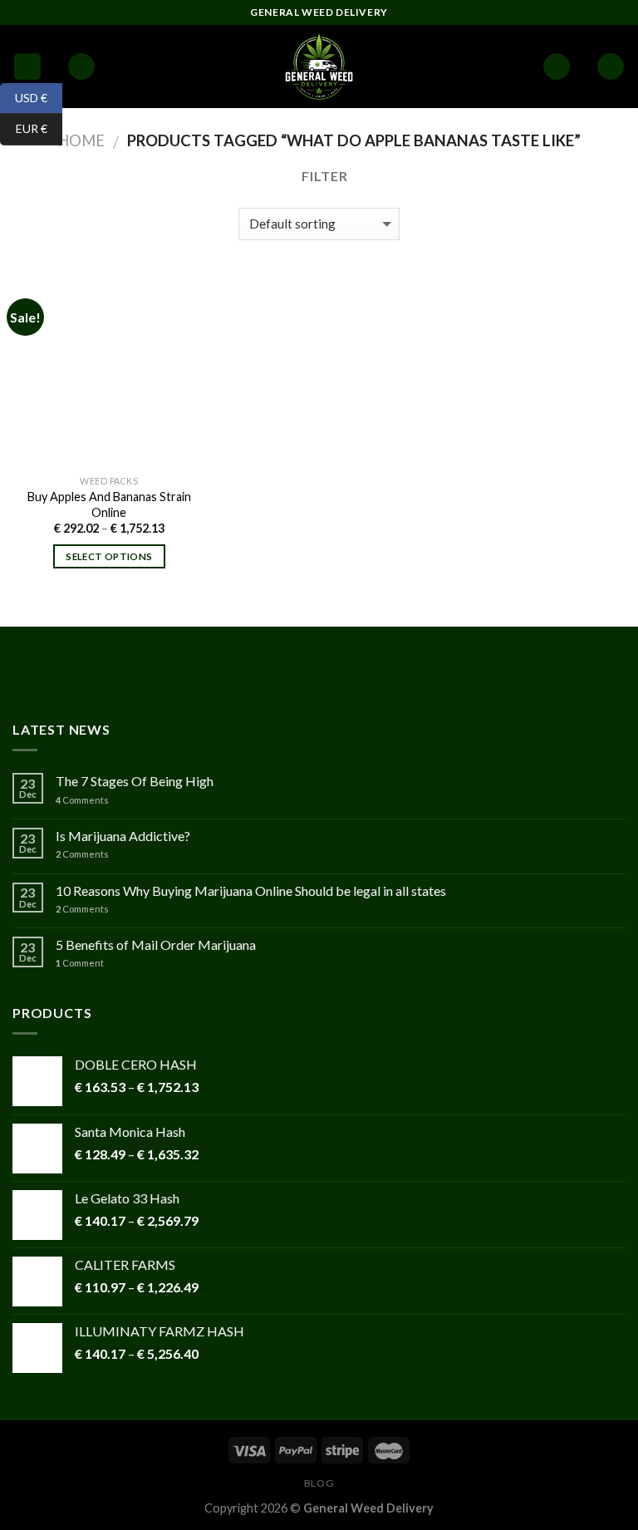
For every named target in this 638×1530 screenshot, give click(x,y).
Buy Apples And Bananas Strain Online (109, 504)
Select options (109, 556)
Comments (82, 800)
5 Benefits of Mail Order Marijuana (156, 944)
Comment (80, 962)
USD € (23, 97)
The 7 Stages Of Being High (134, 781)
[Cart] (610, 67)
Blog (319, 1483)
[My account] (556, 67)
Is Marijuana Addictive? (123, 836)
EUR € (23, 128)
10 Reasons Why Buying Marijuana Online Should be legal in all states (251, 890)
